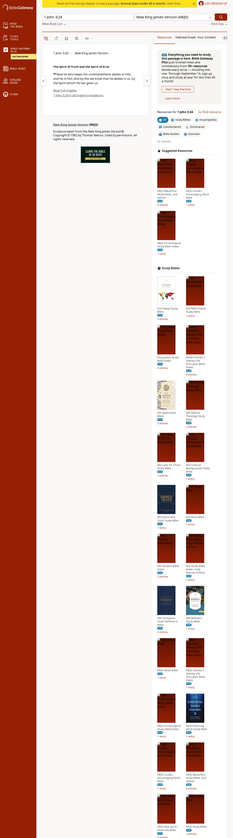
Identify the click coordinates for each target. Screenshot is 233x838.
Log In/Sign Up (216, 3)
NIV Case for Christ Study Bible (168, 466)
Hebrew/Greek (185, 37)
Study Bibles (171, 268)
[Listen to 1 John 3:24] (87, 38)
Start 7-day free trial (177, 89)
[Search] (221, 17)
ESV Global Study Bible (167, 310)
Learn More (172, 98)
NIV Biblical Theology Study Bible (195, 416)
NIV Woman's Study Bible (194, 619)
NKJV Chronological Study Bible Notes (169, 245)
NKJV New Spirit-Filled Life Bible (167, 828)
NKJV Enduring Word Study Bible (196, 727)
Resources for (175, 112)
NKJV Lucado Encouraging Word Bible (197, 194)
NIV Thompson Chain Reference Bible (167, 621)
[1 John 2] (43, 81)
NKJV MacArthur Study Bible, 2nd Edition (167, 194)
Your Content (207, 37)
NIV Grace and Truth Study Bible (167, 518)
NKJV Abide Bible (167, 670)
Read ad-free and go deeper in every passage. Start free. (119, 3)
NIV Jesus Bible (195, 517)
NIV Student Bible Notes (168, 567)
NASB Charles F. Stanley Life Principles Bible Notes (195, 362)
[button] (212, 4)
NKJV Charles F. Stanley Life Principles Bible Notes (195, 675)
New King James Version (70, 125)
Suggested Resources (177, 151)
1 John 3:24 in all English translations (78, 95)
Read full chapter (65, 90)
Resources (164, 37)
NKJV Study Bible (196, 826)
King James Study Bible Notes (168, 359)
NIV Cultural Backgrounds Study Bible (198, 468)
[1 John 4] (147, 81)
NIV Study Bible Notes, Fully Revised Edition (195, 569)
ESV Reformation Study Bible (196, 310)
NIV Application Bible (166, 414)
